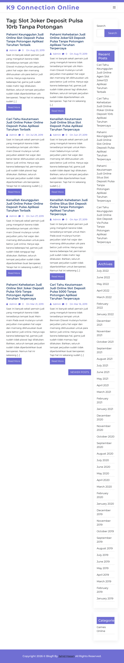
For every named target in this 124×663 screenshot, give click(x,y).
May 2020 (103, 473)
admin (13, 50)
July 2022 (103, 270)
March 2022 (104, 297)
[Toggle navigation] (114, 7)
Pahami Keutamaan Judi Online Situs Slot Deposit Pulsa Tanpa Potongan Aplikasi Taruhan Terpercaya (105, 183)
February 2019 (102, 589)
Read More (14, 107)
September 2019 (104, 539)
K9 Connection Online (43, 7)
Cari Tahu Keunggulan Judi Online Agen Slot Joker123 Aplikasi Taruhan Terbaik (105, 78)
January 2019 (105, 598)
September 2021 (104, 350)
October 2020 (105, 436)
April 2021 (103, 385)
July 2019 (102, 555)
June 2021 (103, 372)
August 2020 (105, 453)
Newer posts (79, 372)
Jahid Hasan (66, 656)
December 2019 (104, 512)
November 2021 (104, 333)
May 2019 (102, 568)
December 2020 (104, 417)
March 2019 (104, 581)
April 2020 (103, 480)
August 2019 (105, 548)
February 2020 (102, 495)
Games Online (101, 629)
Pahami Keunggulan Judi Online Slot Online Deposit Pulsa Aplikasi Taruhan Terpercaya (105, 146)
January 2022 (105, 314)
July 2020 (103, 460)
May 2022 (103, 284)
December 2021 (104, 322)
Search (101, 25)
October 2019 (105, 531)
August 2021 (105, 358)
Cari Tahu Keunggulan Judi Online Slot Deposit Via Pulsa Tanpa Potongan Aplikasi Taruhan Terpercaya (105, 225)
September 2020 (104, 445)
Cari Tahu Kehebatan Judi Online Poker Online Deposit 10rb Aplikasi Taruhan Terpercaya (105, 112)
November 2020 (104, 428)
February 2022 (102, 305)
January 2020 (105, 503)
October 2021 (105, 341)
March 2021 (104, 391)
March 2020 (104, 486)
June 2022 (103, 277)
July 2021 (102, 365)
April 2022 (103, 290)
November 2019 (104, 522)
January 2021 (105, 409)
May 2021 (102, 378)
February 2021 (102, 400)
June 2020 (103, 466)
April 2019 (103, 574)
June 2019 (103, 561)
